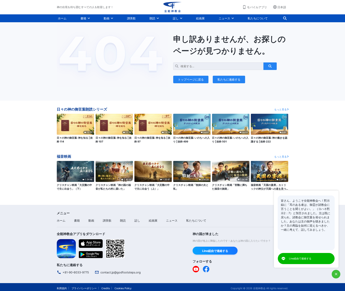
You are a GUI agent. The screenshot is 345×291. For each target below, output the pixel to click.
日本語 (281, 7)
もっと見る (280, 109)
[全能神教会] (172, 7)
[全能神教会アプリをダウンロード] (66, 248)
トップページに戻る (191, 79)
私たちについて (258, 18)
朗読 (152, 18)
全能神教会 (259, 288)
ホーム (62, 18)
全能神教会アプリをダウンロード (81, 234)
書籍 (83, 18)
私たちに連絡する (228, 79)
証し (176, 18)
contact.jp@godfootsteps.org (120, 272)
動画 (106, 18)
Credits (105, 288)
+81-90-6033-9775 (76, 272)
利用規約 (62, 288)
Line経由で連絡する (215, 251)
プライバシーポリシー (84, 288)
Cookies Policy (123, 288)
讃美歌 (131, 18)
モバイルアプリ (257, 7)
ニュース (224, 18)
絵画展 (200, 18)
